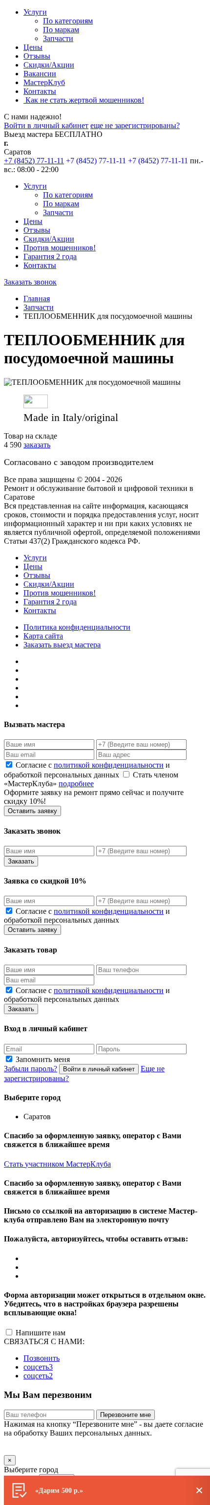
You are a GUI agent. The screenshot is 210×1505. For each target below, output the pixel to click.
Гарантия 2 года (50, 256)
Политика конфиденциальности (76, 627)
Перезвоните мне (125, 1414)
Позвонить (41, 1358)
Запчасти (58, 38)
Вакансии (39, 73)
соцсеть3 (38, 1367)
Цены (32, 47)
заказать (36, 445)
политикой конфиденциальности (109, 765)
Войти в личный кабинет (46, 125)
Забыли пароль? (30, 1068)
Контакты (39, 91)
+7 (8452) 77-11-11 (34, 160)
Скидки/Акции (48, 65)
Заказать (21, 861)
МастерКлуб (44, 82)
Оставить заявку (32, 811)
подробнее (76, 783)
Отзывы (36, 56)
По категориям (68, 21)
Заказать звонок (30, 282)
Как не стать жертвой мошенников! (83, 100)
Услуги (35, 12)
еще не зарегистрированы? (135, 125)
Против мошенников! (59, 247)
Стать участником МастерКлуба (57, 1164)
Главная (36, 298)
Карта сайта (43, 636)
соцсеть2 (38, 1376)
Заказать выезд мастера (62, 645)
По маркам (61, 29)
